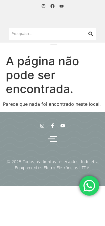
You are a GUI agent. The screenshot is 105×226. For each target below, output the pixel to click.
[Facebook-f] (52, 125)
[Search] (90, 34)
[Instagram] (43, 6)
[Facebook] (52, 6)
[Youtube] (61, 6)
